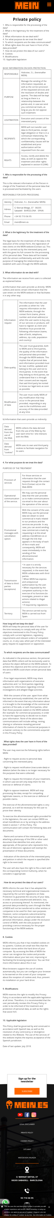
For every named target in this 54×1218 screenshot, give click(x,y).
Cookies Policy (43, 962)
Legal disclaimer (27, 1124)
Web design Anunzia (27, 1158)
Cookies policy (27, 1141)
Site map (27, 1149)
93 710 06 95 (27, 1198)
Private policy (27, 1132)
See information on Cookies (42, 1215)
